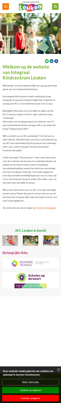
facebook (40, 208)
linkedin (52, 208)
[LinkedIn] (51, 60)
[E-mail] (47, 60)
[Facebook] (56, 60)
